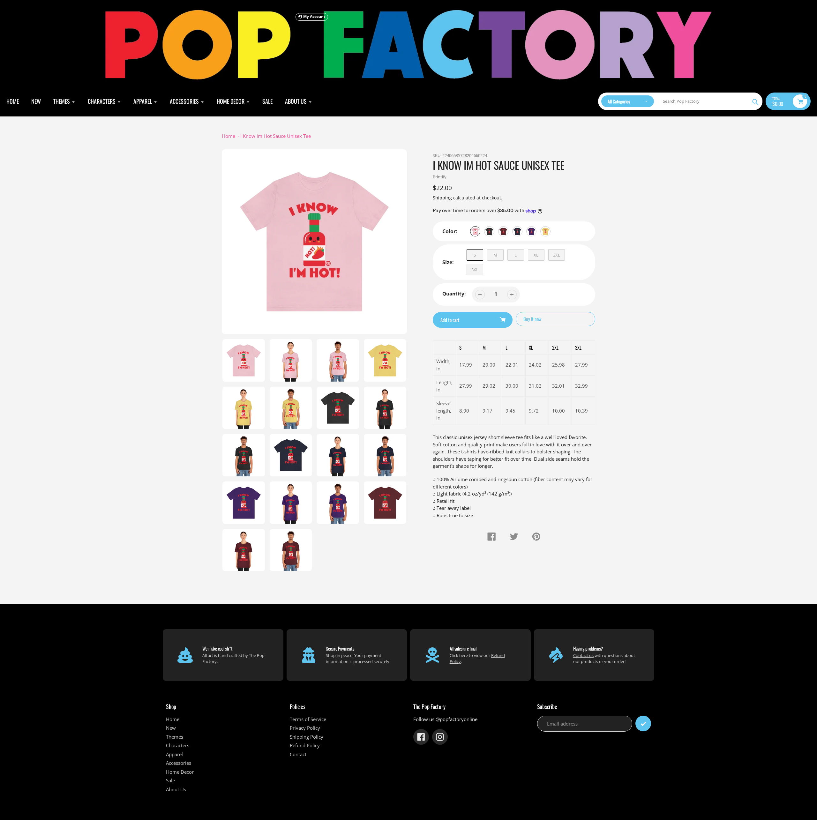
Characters (177, 745)
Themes (174, 737)
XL (536, 255)
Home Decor (180, 772)
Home (228, 136)
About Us (176, 789)
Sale (170, 780)
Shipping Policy (306, 737)
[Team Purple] (531, 231)
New (171, 728)
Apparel (174, 754)
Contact (298, 754)
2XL (556, 255)
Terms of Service (308, 719)
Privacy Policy (305, 728)
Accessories (178, 763)
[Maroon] (503, 231)
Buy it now (532, 318)
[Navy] (517, 231)
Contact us (583, 655)
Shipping (442, 198)
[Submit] (643, 723)
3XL (474, 269)
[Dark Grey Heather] (489, 231)
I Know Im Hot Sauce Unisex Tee (275, 136)
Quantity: (454, 293)
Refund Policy (305, 745)
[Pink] (475, 231)
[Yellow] (545, 231)
